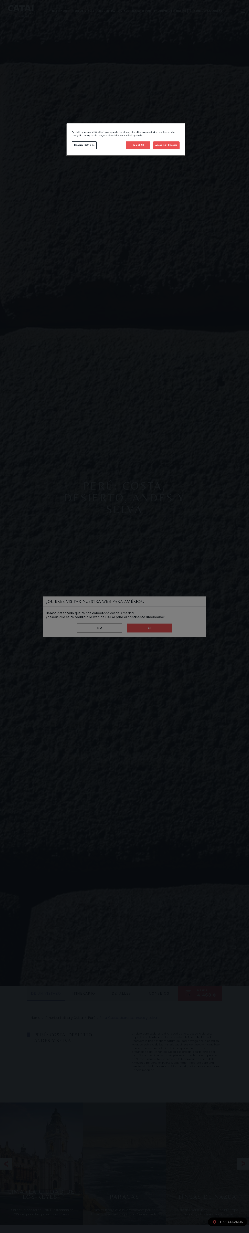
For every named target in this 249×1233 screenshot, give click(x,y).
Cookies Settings (84, 145)
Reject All (138, 145)
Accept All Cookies (166, 145)
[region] (126, 139)
